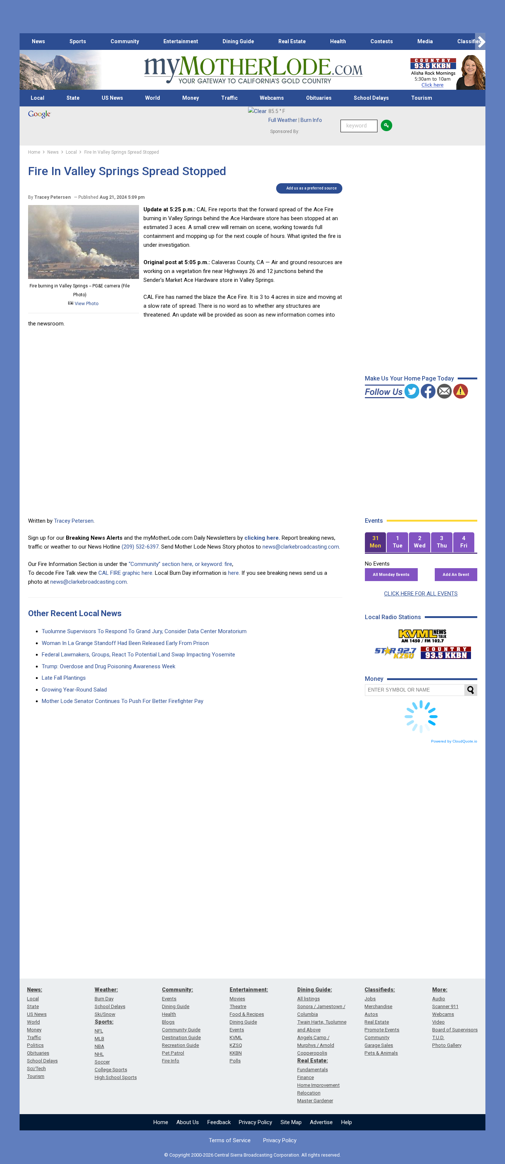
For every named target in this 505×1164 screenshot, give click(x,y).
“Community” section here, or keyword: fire (180, 564)
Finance (305, 1077)
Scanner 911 (445, 1006)
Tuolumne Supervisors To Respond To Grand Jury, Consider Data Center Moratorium (144, 631)
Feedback (219, 1122)
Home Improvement (318, 1085)
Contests (381, 41)
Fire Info (170, 1061)
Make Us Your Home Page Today (409, 378)
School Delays (371, 98)
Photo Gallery (446, 1045)
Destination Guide (181, 1037)
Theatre (238, 1006)
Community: (177, 989)
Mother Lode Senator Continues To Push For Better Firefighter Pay (122, 701)
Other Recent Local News (75, 613)
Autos (371, 1014)
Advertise (321, 1122)
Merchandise (378, 1006)
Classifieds (471, 41)
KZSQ (236, 1045)
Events (169, 998)
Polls (235, 1061)
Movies (237, 998)
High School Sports (116, 1077)
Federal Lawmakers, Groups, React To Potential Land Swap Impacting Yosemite (138, 654)
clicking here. (262, 538)
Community (125, 41)
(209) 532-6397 (140, 546)
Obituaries (319, 98)
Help (346, 1122)
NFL (99, 1031)
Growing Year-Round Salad (74, 689)
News (38, 41)
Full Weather (282, 120)
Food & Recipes (247, 1014)
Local (37, 98)
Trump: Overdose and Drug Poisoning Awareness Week (108, 666)
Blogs (168, 1022)
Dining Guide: (314, 989)
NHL (99, 1054)
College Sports (111, 1069)
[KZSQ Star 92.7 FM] (392, 650)
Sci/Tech (36, 1068)
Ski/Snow (105, 1014)
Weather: (106, 989)
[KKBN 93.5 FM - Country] (445, 650)
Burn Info (311, 120)
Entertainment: (249, 989)
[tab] (375, 542)
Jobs (370, 998)
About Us (187, 1122)
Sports (78, 41)
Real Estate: (312, 1060)
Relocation (309, 1093)
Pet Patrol (173, 1053)
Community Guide (181, 1029)
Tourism (421, 98)
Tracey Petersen (74, 521)
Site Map (291, 1122)
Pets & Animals (381, 1053)
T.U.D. (438, 1037)
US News (112, 98)
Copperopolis (312, 1053)
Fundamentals (312, 1069)
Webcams (272, 98)
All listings (308, 998)
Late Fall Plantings (64, 678)
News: (34, 989)
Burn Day (104, 998)
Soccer (102, 1062)
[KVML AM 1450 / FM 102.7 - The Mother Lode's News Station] (423, 633)
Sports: (104, 1021)
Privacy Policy (255, 1122)
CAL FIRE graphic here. (125, 573)
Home (160, 1122)
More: (439, 989)
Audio (438, 998)
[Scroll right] (480, 41)
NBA (99, 1046)
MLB (99, 1038)
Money (190, 98)
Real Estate (292, 41)
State (73, 98)
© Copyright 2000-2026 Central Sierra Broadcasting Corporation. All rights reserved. (252, 1155)
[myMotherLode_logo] (253, 70)
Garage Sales (379, 1045)
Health (338, 41)
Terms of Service (230, 1140)
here (233, 573)
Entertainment (180, 41)
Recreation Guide (180, 1045)
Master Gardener (315, 1100)
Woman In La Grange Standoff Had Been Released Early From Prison (125, 643)
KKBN (236, 1053)
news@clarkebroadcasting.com (300, 546)
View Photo (86, 303)
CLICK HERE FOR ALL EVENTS (421, 593)
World (152, 98)
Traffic (229, 98)
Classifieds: (380, 989)
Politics (35, 1045)
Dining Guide (238, 41)
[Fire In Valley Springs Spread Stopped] (83, 277)
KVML (236, 1037)
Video (438, 1022)
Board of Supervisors (455, 1029)
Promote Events (382, 1029)
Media (425, 41)
